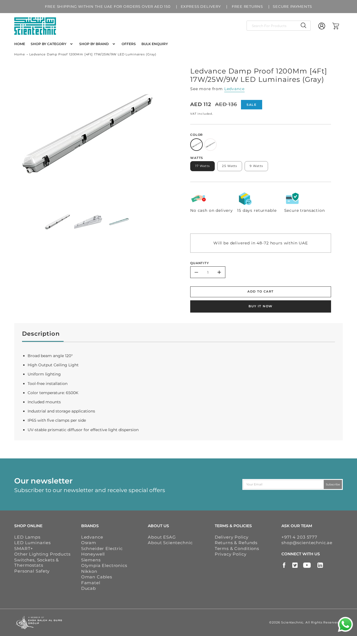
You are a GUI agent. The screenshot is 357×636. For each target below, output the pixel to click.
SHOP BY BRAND (94, 44)
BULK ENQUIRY (154, 44)
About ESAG (162, 537)
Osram (88, 542)
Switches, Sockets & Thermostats (36, 562)
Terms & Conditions (237, 548)
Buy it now (260, 306)
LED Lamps (27, 537)
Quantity (199, 263)
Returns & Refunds (236, 542)
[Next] (165, 134)
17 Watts (202, 166)
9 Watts (256, 166)
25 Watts (229, 166)
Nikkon (89, 571)
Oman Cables (96, 576)
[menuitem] (19, 44)
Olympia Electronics (104, 565)
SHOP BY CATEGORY (48, 44)
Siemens (91, 560)
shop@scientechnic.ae (306, 542)
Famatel (90, 582)
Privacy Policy (231, 554)
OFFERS (129, 44)
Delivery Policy (232, 537)
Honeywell (93, 554)
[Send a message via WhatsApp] (345, 624)
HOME (19, 44)
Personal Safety (32, 571)
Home (19, 54)
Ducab (88, 588)
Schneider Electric (102, 548)
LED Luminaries (32, 542)
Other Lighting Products (42, 554)
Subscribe (333, 484)
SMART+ (23, 548)
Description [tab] (40, 333)
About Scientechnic (170, 542)
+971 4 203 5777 (299, 537)
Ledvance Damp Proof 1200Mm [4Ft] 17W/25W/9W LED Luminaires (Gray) (92, 54)
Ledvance (234, 88)
